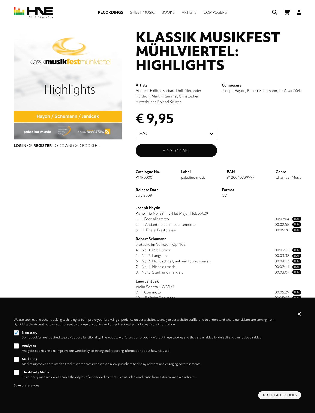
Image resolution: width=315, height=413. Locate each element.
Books (168, 12)
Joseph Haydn (233, 90)
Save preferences (26, 385)
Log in (20, 145)
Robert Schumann (262, 90)
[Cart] (287, 12)
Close (299, 314)
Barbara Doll (172, 90)
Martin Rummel (164, 96)
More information (162, 324)
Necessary (29, 333)
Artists (189, 12)
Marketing (29, 359)
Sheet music (142, 12)
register (42, 145)
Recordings (110, 12)
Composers (215, 12)
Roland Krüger (169, 101)
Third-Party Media (35, 372)
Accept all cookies (279, 395)
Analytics (29, 346)
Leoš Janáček (290, 90)
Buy (296, 219)
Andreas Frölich (148, 90)
